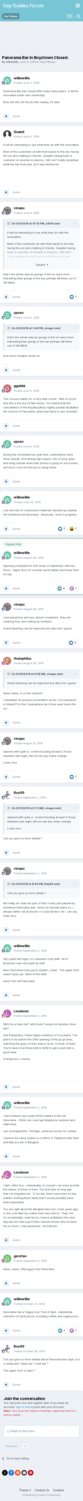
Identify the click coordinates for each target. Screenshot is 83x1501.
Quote (16, 116)
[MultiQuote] (6, 116)
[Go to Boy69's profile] (7, 795)
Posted (26, 82)
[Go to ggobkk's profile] (7, 388)
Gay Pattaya (47, 61)
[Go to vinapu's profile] (7, 211)
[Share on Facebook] (11, 1473)
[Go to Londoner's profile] (7, 1013)
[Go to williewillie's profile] (7, 80)
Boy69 (19, 793)
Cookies (58, 1490)
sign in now (23, 1407)
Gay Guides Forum (23, 6)
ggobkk (19, 386)
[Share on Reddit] (18, 1473)
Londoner (21, 1011)
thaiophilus (22, 658)
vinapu (19, 208)
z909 (49, 223)
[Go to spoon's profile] (7, 315)
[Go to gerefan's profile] (7, 1258)
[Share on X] (5, 1473)
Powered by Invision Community (41, 1495)
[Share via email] (24, 1473)
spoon (19, 313)
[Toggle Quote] (9, 223)
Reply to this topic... (23, 1431)
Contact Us (42, 1490)
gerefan (20, 1256)
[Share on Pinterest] (30, 1473)
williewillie (12, 61)
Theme (24, 1490)
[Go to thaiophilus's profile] (7, 661)
